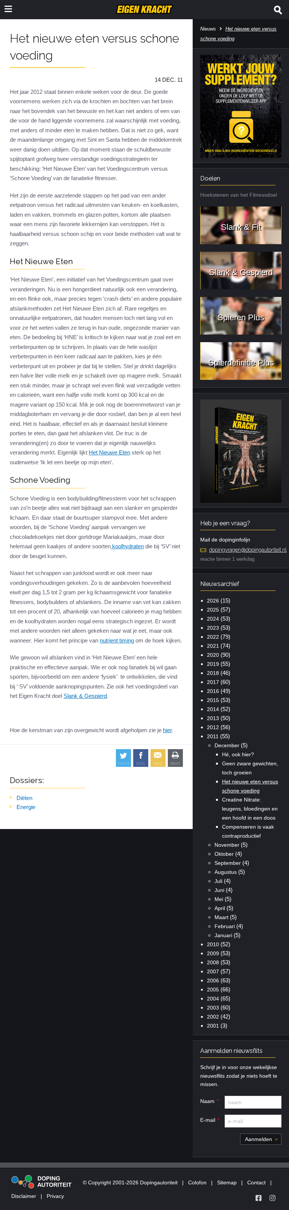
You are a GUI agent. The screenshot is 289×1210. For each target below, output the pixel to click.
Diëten (24, 798)
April (219, 908)
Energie (26, 807)
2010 (213, 944)
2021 (213, 646)
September (227, 863)
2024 (213, 619)
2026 (213, 601)
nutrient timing (117, 640)
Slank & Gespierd (85, 696)
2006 (213, 980)
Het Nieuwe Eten (109, 452)
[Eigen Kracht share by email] (158, 758)
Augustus (225, 872)
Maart (221, 917)
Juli (218, 881)
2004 (213, 999)
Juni (219, 890)
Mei (218, 899)
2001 (213, 1026)
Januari (223, 935)
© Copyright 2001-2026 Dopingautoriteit (130, 1182)
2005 (213, 990)
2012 (213, 727)
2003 (213, 1008)
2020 (213, 655)
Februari (224, 926)
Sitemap (227, 1182)
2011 (213, 736)
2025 (213, 610)
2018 (213, 673)
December (226, 745)
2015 (213, 700)
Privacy (55, 1196)
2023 (213, 628)
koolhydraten (127, 546)
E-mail (207, 1120)
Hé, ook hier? (238, 754)
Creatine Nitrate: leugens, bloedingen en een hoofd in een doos (250, 809)
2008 (213, 962)
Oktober (224, 854)
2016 (213, 691)
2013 (213, 718)
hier (167, 730)
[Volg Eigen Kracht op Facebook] (258, 1198)
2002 (213, 1017)
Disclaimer (23, 1196)
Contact (256, 1182)
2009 (213, 953)
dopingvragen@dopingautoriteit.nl (248, 550)
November (226, 845)
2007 (213, 971)
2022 (213, 637)
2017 (213, 682)
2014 (213, 709)
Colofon (197, 1182)
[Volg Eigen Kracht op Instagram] (272, 1198)
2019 (213, 664)
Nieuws (208, 29)
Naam (207, 1101)
